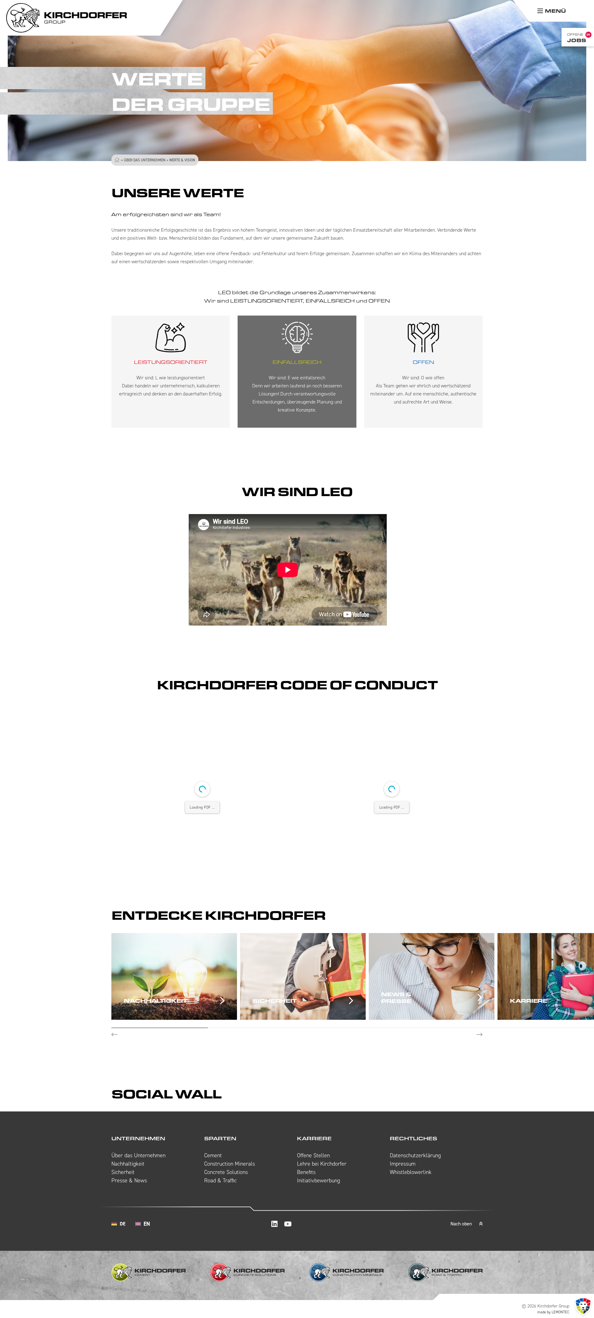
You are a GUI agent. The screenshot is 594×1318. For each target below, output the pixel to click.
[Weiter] (479, 1035)
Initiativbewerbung (318, 1180)
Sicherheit (123, 1172)
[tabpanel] (175, 976)
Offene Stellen (313, 1155)
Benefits (306, 1172)
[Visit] (274, 1224)
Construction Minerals (229, 1163)
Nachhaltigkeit (127, 1163)
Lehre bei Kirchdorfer (321, 1163)
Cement (213, 1155)
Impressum (402, 1163)
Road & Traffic (220, 1180)
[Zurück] (114, 1035)
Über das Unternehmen (145, 160)
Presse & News (129, 1180)
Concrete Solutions (226, 1172)
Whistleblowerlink (411, 1172)
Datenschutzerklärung (415, 1155)
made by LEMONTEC (553, 1312)
